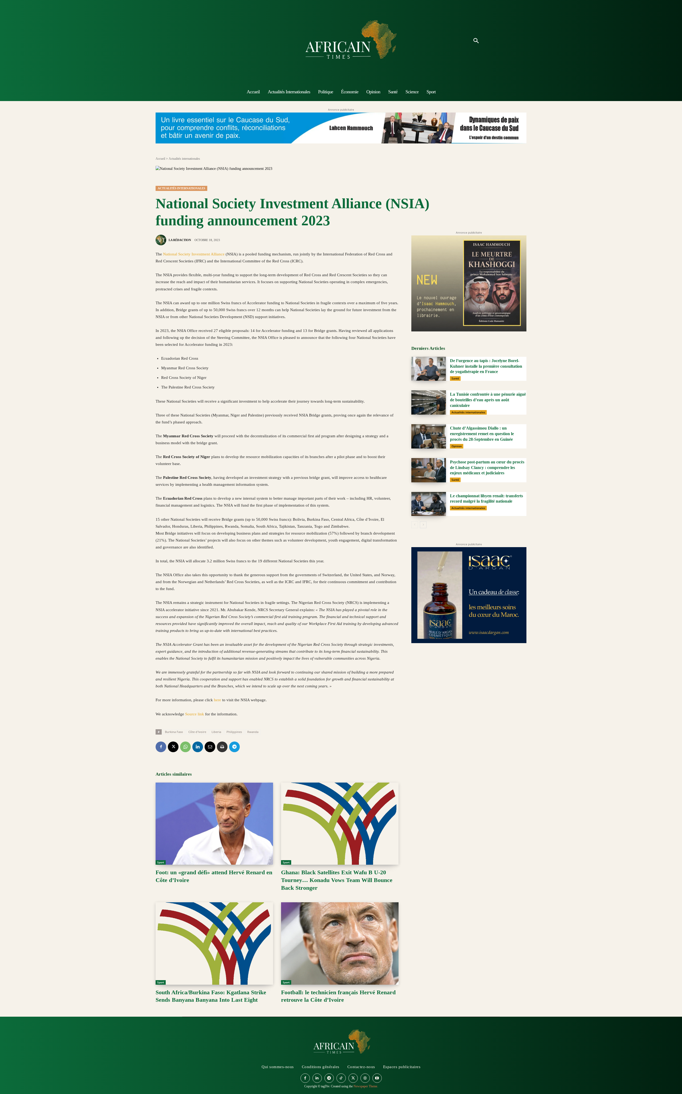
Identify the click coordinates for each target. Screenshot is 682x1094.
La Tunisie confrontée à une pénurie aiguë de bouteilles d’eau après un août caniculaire (488, 400)
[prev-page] (414, 524)
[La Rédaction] (162, 240)
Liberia (216, 732)
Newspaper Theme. (366, 1086)
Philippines (234, 732)
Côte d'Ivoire (197, 732)
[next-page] (423, 524)
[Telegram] (234, 747)
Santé (455, 378)
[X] (173, 747)
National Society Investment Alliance (194, 254)
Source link (195, 714)
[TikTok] (341, 1078)
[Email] (210, 747)
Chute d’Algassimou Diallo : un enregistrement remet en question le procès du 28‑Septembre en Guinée (482, 434)
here (218, 700)
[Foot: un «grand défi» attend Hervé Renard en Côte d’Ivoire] (214, 824)
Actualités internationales (184, 159)
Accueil (160, 159)
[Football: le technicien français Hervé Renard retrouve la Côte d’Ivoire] (340, 943)
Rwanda (252, 732)
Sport (160, 862)
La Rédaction (180, 240)
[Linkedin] (197, 747)
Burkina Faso (174, 732)
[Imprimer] (222, 747)
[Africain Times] (341, 41)
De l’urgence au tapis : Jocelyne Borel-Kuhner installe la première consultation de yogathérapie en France (486, 366)
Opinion (457, 446)
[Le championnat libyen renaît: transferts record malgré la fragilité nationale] (428, 504)
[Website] (365, 1078)
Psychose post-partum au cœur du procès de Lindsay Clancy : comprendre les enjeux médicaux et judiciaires (487, 467)
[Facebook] (161, 747)
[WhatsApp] (185, 747)
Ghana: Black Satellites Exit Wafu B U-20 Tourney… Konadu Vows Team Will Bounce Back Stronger (336, 880)
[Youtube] (377, 1078)
